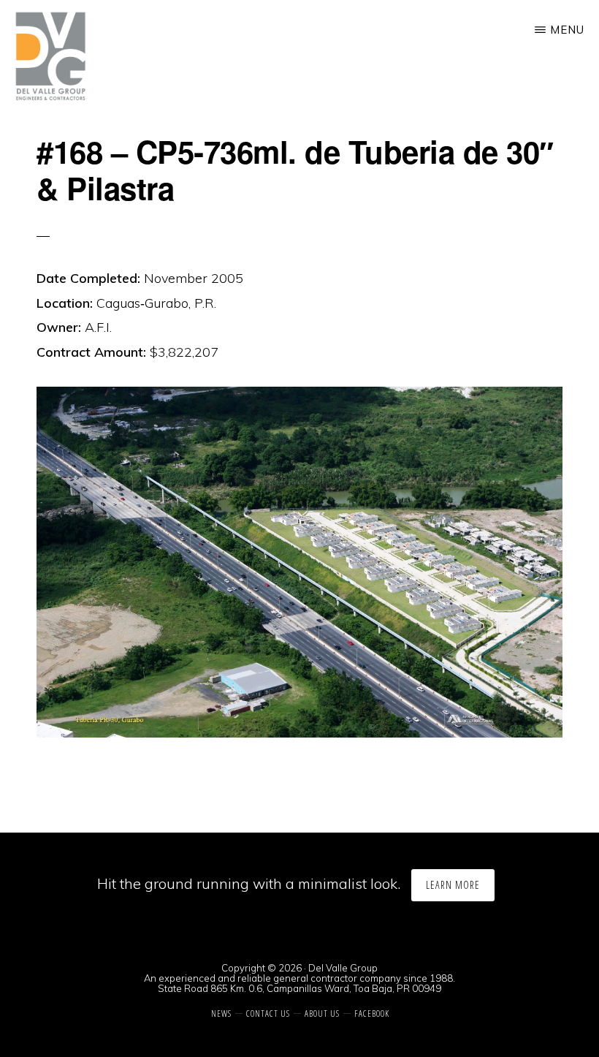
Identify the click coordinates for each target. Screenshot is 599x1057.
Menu (567, 30)
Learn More (453, 885)
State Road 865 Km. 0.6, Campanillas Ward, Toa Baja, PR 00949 (299, 988)
